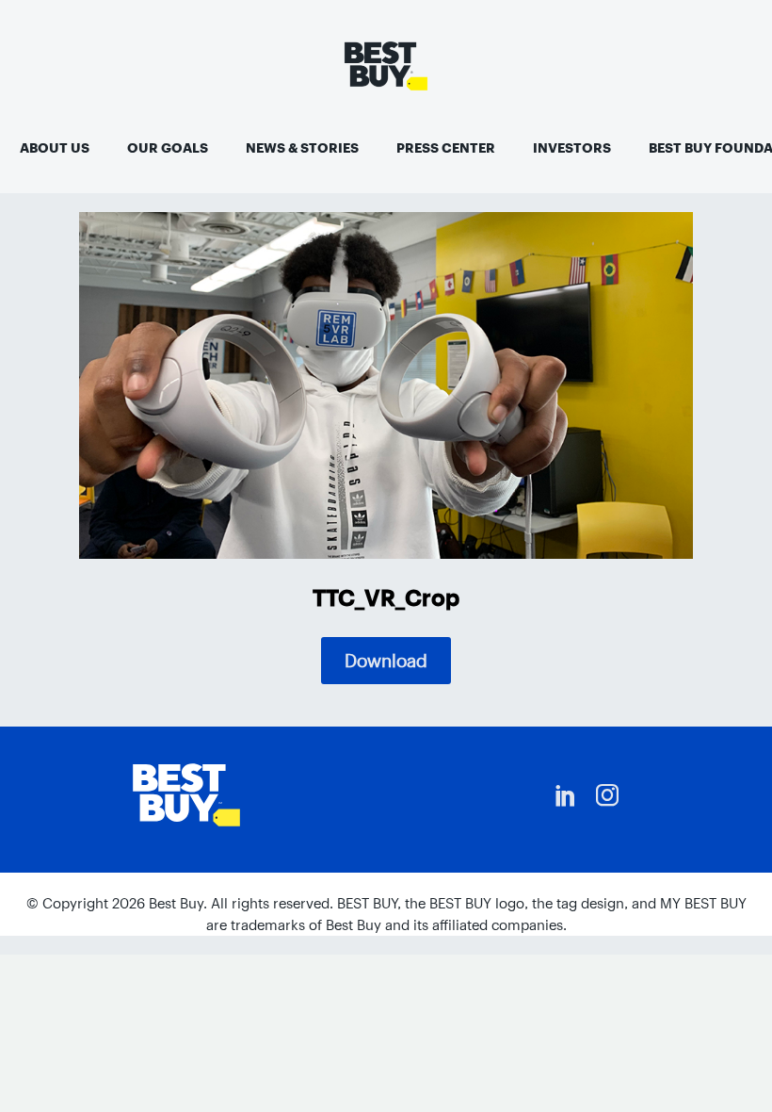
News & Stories (302, 147)
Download (386, 660)
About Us (54, 147)
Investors (572, 147)
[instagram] (607, 795)
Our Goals (167, 147)
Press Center (445, 147)
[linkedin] (566, 795)
